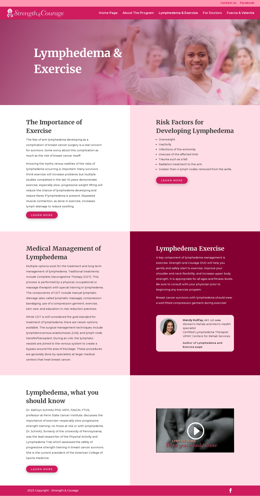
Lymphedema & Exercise (178, 13)
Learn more (42, 215)
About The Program (138, 13)
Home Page (108, 13)
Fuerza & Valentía (240, 13)
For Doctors (212, 13)
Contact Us (228, 3)
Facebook (247, 3)
